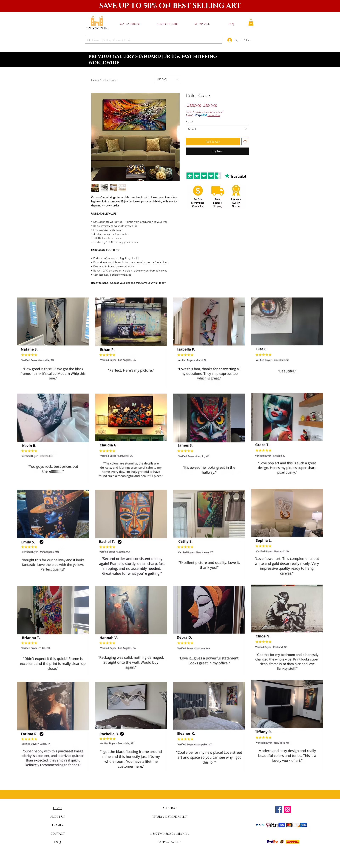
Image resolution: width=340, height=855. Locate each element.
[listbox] (168, 79)
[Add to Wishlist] (245, 141)
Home (95, 80)
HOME (57, 808)
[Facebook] (278, 809)
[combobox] (217, 129)
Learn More (214, 115)
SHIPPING (169, 808)
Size (189, 122)
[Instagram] (287, 809)
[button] (129, 24)
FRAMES (57, 825)
